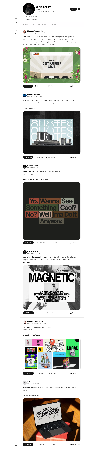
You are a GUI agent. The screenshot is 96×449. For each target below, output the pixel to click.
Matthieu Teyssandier (35, 31)
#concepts (36, 179)
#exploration (27, 262)
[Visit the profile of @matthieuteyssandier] (25, 32)
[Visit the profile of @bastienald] (25, 167)
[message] (79, 9)
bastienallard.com (31, 16)
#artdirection (27, 179)
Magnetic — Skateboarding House (35, 257)
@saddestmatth (32, 96)
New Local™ (27, 327)
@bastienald (31, 167)
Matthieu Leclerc (33, 95)
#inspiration (45, 179)
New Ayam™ (27, 37)
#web (69, 260)
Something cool (28, 171)
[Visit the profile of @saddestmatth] (25, 95)
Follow (73, 9)
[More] (79, 86)
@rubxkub (30, 383)
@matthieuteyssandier (34, 33)
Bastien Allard (32, 166)
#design (38, 335)
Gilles (29, 382)
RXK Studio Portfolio (30, 387)
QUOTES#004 (28, 100)
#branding (63, 260)
